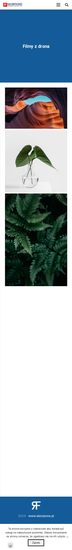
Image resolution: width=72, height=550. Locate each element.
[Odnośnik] (12, 5)
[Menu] (58, 5)
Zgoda (36, 542)
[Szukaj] (66, 5)
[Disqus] (36, 343)
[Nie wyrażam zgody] (67, 537)
